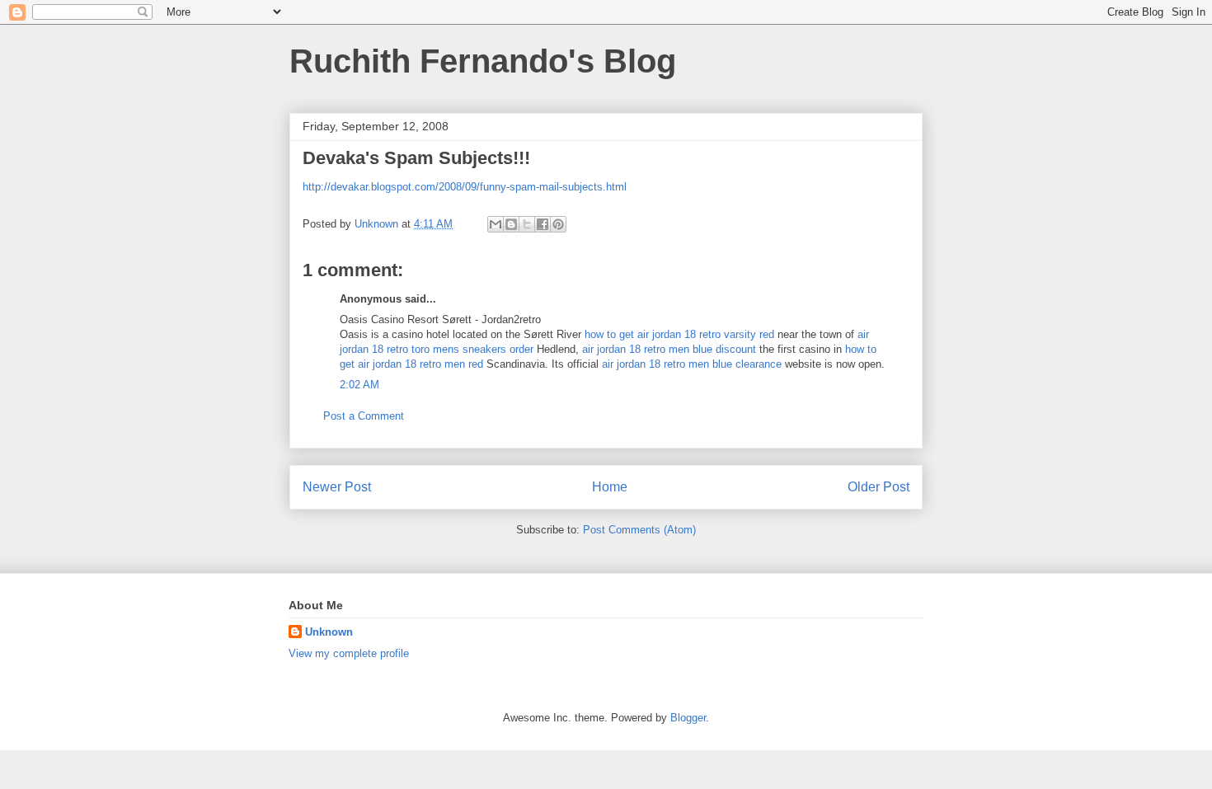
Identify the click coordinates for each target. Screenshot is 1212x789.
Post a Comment (363, 416)
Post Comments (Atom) (639, 530)
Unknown (329, 632)
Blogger (688, 718)
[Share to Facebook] (542, 224)
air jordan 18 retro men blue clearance (692, 364)
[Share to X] (527, 224)
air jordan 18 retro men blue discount (669, 349)
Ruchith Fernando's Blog (482, 61)
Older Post (878, 487)
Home (609, 487)
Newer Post (337, 487)
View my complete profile (349, 653)
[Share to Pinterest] (558, 224)
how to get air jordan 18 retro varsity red (679, 334)
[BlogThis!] (511, 224)
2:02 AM (359, 384)
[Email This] (495, 224)
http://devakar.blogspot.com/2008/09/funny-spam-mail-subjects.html (465, 187)
